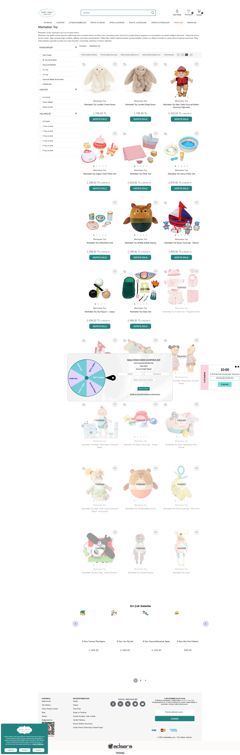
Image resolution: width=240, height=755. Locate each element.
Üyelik (75, 701)
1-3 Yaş (45, 75)
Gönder (174, 719)
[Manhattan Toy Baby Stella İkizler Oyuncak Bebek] (181, 355)
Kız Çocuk (46, 97)
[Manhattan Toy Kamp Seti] (141, 286)
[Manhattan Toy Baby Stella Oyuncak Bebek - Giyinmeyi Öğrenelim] (181, 79)
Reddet (24, 750)
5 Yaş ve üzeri (48, 146)
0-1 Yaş (45, 70)
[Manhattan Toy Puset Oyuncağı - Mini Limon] (181, 483)
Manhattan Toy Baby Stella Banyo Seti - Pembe (181, 446)
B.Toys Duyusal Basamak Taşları (125, 641)
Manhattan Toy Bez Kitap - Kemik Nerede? (99, 573)
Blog (43, 712)
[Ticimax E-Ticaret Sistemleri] (120, 753)
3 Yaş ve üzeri (48, 136)
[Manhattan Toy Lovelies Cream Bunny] (100, 79)
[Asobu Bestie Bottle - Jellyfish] (188, 624)
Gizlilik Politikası (79, 720)
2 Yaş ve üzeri (48, 131)
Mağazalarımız (47, 720)
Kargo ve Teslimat (79, 712)
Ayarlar (38, 750)
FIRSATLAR (47, 84)
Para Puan (77, 709)
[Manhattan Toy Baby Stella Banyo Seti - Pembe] (181, 419)
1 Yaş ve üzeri (48, 126)
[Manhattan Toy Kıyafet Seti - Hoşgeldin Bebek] (181, 286)
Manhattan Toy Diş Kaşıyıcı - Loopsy (100, 312)
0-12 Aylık (46, 121)
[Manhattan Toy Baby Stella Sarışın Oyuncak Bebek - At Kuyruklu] (100, 483)
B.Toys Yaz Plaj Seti (94, 641)
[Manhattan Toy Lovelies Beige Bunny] (141, 79)
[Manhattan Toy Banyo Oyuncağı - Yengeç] (141, 419)
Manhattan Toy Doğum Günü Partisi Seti (99, 174)
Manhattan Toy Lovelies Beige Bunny (141, 104)
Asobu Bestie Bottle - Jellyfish (188, 641)
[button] (175, 97)
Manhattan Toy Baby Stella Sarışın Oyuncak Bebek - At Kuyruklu (100, 510)
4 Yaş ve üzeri (48, 141)
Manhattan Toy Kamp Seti (140, 312)
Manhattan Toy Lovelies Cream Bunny (99, 104)
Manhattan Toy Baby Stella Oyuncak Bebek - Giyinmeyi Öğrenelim (181, 105)
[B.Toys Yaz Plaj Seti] (94, 624)
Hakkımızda (46, 701)
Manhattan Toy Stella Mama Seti (100, 243)
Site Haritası (46, 705)
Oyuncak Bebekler (49, 65)
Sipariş (75, 705)
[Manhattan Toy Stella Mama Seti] (100, 217)
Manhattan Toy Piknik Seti (140, 174)
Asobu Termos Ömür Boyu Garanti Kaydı (88, 727)
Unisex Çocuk (48, 107)
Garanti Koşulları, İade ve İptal (84, 716)
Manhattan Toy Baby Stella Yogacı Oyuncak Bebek (100, 446)
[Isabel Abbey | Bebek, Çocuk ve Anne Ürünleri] (47, 12)
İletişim (44, 716)
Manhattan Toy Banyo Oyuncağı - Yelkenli (181, 243)
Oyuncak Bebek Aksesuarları (53, 79)
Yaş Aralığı (45, 114)
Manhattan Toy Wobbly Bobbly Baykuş (140, 243)
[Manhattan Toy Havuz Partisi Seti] (181, 149)
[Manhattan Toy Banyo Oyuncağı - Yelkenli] (181, 217)
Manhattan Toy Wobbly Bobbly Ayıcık (140, 509)
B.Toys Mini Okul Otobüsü (156, 641)
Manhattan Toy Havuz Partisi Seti (181, 174)
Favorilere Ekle (115, 64)
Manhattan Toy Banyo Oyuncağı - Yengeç (141, 445)
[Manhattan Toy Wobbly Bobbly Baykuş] (141, 217)
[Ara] (153, 12)
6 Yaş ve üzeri (48, 150)
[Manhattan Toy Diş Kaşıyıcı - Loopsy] (100, 286)
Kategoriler (46, 47)
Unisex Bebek (48, 102)
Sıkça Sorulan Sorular (50, 709)
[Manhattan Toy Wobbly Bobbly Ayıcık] (141, 483)
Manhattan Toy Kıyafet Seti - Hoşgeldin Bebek (181, 312)
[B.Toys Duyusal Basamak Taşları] (125, 624)
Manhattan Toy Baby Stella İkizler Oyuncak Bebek (181, 382)
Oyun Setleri (47, 55)
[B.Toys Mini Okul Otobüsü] (156, 624)
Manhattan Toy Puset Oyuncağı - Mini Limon (181, 509)
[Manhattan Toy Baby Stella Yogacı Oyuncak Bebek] (100, 419)
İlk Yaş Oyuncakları (50, 60)
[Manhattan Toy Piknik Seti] (141, 149)
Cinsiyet (44, 90)
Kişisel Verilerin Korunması (83, 724)
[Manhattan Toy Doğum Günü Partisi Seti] (100, 149)
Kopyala (224, 384)
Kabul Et (11, 750)
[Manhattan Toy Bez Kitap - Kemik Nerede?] (100, 547)
